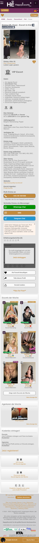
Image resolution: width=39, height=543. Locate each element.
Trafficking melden (23, 508)
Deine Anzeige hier (31, 397)
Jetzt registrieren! (10, 450)
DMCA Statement (10, 507)
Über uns (8, 502)
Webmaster (30, 502)
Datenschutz (31, 505)
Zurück (5, 10)
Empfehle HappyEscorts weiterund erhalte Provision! (19, 489)
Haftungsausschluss (21, 505)
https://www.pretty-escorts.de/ (13, 183)
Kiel (25, 19)
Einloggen (34, 15)
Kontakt (14, 502)
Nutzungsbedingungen (16, 504)
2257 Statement (29, 504)
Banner (19, 502)
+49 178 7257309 (19, 196)
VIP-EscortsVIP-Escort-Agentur (19, 463)
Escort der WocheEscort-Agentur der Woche (19, 476)
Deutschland (18, 19)
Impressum (6, 504)
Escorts (9, 19)
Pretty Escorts (8, 188)
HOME (3, 19)
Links (24, 502)
